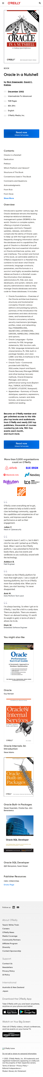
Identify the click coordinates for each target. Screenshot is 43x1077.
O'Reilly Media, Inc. (16, 115)
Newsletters (7, 967)
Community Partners (11, 940)
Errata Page (9, 885)
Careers (5, 928)
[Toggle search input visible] (40, 3)
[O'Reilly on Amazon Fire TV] (11, 1036)
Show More (9, 198)
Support (6, 958)
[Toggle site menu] (3, 3)
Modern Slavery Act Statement (14, 1071)
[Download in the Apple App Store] (10, 1014)
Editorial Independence (11, 1068)
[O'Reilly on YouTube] (18, 907)
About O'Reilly (9, 920)
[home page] (14, 3)
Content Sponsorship (11, 951)
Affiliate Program (10, 943)
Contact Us (7, 963)
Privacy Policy (8, 971)
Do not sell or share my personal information (19, 1054)
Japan (5, 991)
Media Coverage (9, 936)
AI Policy (6, 974)
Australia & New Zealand (13, 987)
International (9, 982)
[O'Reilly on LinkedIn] (13, 907)
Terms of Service (8, 1066)
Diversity (6, 947)
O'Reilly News (8, 932)
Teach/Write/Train (10, 925)
